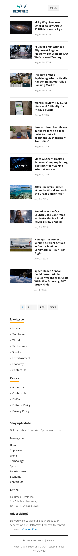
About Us (18, 387)
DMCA (16, 399)
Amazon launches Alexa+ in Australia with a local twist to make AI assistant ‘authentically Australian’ (50, 134)
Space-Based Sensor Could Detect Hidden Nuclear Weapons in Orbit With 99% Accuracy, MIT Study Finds (51, 277)
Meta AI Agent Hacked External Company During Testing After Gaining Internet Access (51, 164)
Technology (19, 346)
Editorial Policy (21, 405)
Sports (16, 352)
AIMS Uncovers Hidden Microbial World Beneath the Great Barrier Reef (50, 190)
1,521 (43, 307)
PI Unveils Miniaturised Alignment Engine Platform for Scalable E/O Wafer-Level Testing (51, 52)
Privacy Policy (20, 411)
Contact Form (30, 529)
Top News (18, 334)
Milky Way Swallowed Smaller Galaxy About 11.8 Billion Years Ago (48, 25)
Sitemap (51, 540)
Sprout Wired (37, 540)
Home (16, 328)
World (16, 340)
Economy (18, 364)
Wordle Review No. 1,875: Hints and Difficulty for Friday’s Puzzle (50, 106)
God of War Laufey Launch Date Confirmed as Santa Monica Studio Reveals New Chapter (49, 216)
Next (53, 307)
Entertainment (21, 358)
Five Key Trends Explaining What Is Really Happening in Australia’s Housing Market (50, 80)
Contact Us (19, 370)
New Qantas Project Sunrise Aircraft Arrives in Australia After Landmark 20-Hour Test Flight (49, 246)
